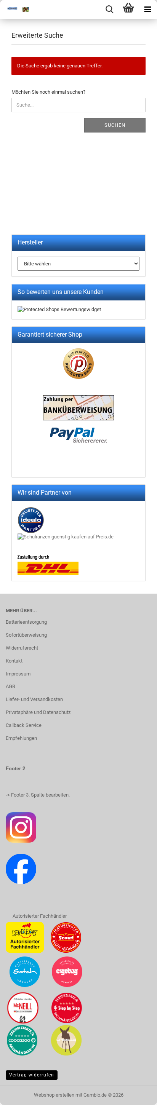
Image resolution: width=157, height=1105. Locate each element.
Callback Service (24, 725)
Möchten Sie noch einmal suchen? (48, 92)
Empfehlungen (21, 738)
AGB (10, 686)
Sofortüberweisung (26, 635)
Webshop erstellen (54, 1095)
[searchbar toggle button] (109, 9)
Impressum (18, 674)
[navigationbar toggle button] (147, 9)
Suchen (114, 125)
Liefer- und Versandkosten (34, 699)
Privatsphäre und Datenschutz (38, 712)
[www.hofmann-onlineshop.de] (15, 9)
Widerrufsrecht (22, 648)
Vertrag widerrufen (31, 1075)
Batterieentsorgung (26, 622)
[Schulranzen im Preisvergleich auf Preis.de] (66, 537)
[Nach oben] (136, 1093)
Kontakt (14, 661)
